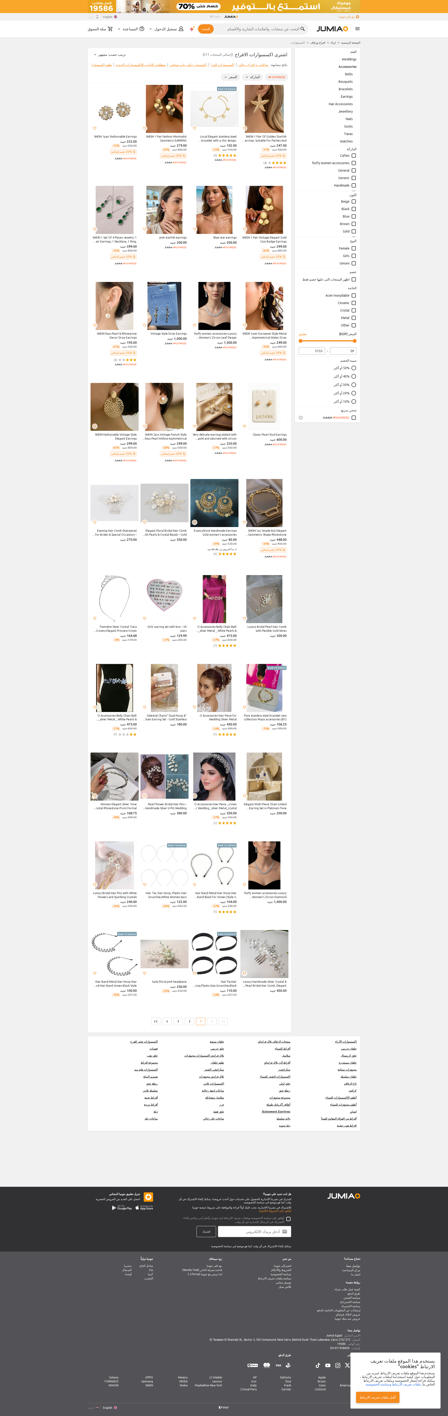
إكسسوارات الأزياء (346, 1041)
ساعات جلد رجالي (213, 1118)
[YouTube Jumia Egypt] (328, 1365)
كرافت (353, 1090)
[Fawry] (253, 1365)
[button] (244, 128)
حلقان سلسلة (349, 1076)
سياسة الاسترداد (350, 1306)
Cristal (345, 310)
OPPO (149, 1377)
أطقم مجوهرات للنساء (343, 1104)
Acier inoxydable (338, 295)
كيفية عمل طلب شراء (347, 1289)
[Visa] (278, 1365)
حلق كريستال (349, 1055)
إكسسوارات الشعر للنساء (275, 1076)
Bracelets (346, 89)
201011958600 (340, 1348)
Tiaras (348, 134)
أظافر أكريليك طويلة (278, 1104)
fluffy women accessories (331, 163)
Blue (346, 216)
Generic (344, 178)
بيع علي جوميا (347, 16)
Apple (322, 1377)
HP (255, 1377)
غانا (151, 1269)
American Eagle (350, 1385)
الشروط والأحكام (281, 1269)
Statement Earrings (276, 1111)
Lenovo (217, 1381)
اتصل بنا (355, 1274)
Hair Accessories (341, 104)
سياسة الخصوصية (281, 1274)
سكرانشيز (284, 1069)
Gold (346, 231)
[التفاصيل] (301, 417)
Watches (346, 141)
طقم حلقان (217, 1062)
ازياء (333, 42)
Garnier (286, 1389)
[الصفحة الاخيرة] (156, 1021)
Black (346, 209)
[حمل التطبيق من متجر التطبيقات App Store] (144, 1207)
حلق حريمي (217, 1048)
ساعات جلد (151, 1118)
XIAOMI (113, 1385)
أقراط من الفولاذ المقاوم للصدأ (339, 1118)
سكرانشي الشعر (214, 1069)
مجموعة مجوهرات (279, 1097)
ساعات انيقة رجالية (213, 1090)
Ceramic (344, 303)
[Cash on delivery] (288, 1365)
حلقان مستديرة (348, 1062)
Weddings (349, 59)
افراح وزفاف (317, 42)
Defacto (285, 1377)
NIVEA (183, 1381)
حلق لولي (284, 1083)
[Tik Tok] (318, 1365)
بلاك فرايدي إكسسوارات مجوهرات (204, 1055)
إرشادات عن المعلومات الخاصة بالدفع (338, 1310)
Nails (349, 119)
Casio (322, 1385)
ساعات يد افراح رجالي (253, 65)
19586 (341, 1343)
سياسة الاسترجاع (350, 1301)
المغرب (148, 1278)
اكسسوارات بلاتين (213, 1083)
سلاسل (286, 1055)
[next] (94, 65)
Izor (254, 1381)
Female (344, 248)
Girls (346, 256)
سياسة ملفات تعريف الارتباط (274, 1278)
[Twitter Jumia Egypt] (347, 1365)
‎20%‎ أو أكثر (342, 393)
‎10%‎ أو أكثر (342, 401)
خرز (221, 1104)
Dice (288, 1381)
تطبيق (303, 334)
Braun (322, 1381)
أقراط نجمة (151, 1097)
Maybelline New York (208, 1385)
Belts (349, 74)
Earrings (347, 96)
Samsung (147, 1381)
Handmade (342, 185)
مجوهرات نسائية (347, 1069)
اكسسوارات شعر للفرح (144, 1041)
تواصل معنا (353, 1266)
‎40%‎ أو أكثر (342, 376)
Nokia (184, 1385)
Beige (345, 201)
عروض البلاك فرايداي (348, 1314)
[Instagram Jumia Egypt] (338, 1365)
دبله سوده (284, 1125)
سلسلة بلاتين (150, 1090)
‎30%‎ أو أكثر (342, 385)
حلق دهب (152, 1055)
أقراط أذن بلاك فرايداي (277, 1062)
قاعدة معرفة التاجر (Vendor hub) (202, 1269)
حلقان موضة (217, 1041)
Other (345, 325)
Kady (253, 1385)
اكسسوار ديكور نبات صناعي (188, 65)
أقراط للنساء (282, 1048)
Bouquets (346, 81)
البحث (206, 29)
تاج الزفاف (350, 1083)
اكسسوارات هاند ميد (146, 1069)
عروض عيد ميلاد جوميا (347, 1318)
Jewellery (345, 111)
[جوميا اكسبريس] (340, 417)
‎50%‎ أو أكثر (342, 368)
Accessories (348, 67)
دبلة (156, 1111)
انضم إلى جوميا (282, 1265)
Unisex (345, 263)
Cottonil (320, 1389)
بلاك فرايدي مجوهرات (211, 1076)
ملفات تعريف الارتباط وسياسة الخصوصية (393, 1384)
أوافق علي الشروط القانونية (275, 1210)
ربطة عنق (152, 1083)
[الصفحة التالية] (167, 1021)
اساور (353, 1111)
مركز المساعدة (351, 1270)
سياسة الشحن (351, 1297)
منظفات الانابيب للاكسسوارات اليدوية (141, 65)
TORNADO (111, 1381)
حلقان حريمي (349, 1048)
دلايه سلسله (283, 1118)
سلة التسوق (97, 29)
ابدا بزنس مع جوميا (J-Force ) (205, 1274)
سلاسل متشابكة (214, 1097)
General (344, 170)
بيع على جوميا (214, 1265)
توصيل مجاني (283, 1282)
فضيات (154, 1048)
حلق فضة (218, 1111)
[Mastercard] (267, 1365)
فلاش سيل (285, 1286)
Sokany (114, 1377)
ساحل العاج (146, 1265)
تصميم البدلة (150, 1076)
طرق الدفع (354, 1293)
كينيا (150, 1274)
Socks (348, 126)
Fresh (287, 1385)
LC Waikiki (216, 1377)
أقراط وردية (151, 1104)
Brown (345, 224)
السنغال (127, 1269)
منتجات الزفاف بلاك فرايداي (274, 1041)
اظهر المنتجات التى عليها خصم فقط (326, 279)
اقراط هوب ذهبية (347, 1125)
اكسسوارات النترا (222, 65)
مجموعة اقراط (149, 1062)
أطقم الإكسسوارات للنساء (341, 1097)
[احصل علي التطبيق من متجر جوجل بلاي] (122, 1207)
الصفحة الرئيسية (350, 42)
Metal (345, 318)
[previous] (284, 65)
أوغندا (128, 1274)
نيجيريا (128, 1265)
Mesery (183, 1377)
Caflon (345, 155)
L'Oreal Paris (249, 1389)
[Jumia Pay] (215, 17)
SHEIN (149, 1385)
